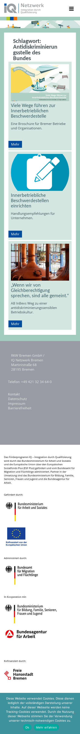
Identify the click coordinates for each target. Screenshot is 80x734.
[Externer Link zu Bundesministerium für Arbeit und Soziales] (30, 523)
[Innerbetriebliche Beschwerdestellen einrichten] (40, 172)
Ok (27, 727)
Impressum (16, 403)
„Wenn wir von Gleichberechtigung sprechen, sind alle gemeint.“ (40, 291)
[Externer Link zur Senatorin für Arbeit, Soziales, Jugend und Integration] (23, 689)
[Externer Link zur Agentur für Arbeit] (26, 651)
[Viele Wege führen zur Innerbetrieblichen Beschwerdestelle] (40, 82)
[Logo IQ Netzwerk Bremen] (24, 12)
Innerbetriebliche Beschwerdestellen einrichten (30, 201)
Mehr (15, 144)
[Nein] (74, 713)
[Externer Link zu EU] (20, 548)
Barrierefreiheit (19, 408)
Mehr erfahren (46, 727)
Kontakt (14, 394)
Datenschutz (17, 399)
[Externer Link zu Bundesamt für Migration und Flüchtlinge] (25, 586)
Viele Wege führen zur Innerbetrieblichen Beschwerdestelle (33, 111)
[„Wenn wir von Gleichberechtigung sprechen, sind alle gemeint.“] (40, 262)
